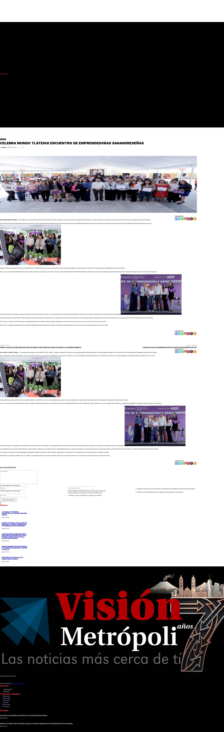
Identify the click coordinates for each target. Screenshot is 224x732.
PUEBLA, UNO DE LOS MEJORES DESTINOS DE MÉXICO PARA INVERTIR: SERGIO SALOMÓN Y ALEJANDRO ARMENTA (40, 347)
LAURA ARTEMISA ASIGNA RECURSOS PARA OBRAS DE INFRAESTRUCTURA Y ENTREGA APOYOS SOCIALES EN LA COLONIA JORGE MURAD (14, 536)
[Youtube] (13, 679)
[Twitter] (175, 151)
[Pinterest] (181, 151)
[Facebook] (169, 151)
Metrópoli (2, 139)
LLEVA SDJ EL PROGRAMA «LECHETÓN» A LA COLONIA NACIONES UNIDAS (14, 513)
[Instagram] (185, 218)
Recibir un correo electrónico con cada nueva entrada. (85, 495)
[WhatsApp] (187, 151)
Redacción (4, 147)
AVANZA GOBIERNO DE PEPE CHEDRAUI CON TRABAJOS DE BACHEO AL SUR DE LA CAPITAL (14, 548)
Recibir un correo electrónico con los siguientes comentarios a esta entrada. (160, 492)
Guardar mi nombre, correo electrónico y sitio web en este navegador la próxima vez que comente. (166, 489)
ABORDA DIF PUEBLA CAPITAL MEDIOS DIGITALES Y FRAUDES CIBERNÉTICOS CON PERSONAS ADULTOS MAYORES (14, 524)
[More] (194, 151)
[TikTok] (7, 679)
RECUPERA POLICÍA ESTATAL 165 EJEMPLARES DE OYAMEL (12, 558)
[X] (191, 218)
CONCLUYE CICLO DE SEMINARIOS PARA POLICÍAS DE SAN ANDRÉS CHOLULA (170, 347)
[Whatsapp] (182, 218)
